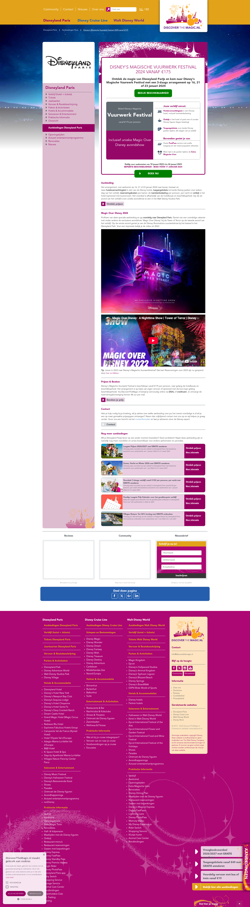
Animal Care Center (54, 887)
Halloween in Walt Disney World (145, 715)
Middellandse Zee (95, 670)
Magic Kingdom (137, 660)
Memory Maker (136, 821)
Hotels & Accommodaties (143, 693)
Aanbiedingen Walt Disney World (147, 625)
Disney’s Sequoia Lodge (56, 700)
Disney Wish (92, 653)
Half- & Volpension (53, 831)
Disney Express (52, 852)
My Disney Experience (140, 824)
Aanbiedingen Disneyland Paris (65, 128)
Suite (89, 696)
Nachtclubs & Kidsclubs (98, 711)
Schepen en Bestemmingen (101, 632)
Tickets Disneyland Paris (57, 640)
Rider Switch (135, 828)
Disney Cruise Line (93, 20)
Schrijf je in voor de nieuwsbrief (181, 582)
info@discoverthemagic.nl (182, 654)
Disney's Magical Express (142, 807)
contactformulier (142, 419)
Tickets (52, 98)
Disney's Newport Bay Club (58, 696)
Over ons (98, 9)
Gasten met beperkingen (57, 849)
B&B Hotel (49, 748)
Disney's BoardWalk (139, 684)
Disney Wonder (94, 642)
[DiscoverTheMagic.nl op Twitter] (179, 668)
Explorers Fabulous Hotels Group (61, 728)
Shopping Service (53, 880)
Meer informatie (192, 452)
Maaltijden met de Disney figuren (61, 835)
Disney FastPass (52, 856)
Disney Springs (136, 681)
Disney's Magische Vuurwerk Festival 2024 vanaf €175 (105, 30)
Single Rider (50, 866)
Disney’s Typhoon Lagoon (142, 674)
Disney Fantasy (94, 649)
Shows (47, 785)
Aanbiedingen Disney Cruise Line (104, 625)
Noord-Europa (93, 674)
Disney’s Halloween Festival (58, 778)
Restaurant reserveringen (56, 845)
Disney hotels (136, 700)
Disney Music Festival (55, 774)
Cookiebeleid (178, 696)
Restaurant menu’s (53, 842)
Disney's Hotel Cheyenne (57, 703)
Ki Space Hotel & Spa (55, 752)
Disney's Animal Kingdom (142, 671)
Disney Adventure (95, 663)
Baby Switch (50, 876)
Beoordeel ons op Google (68, 582)
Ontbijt (47, 838)
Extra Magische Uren (139, 786)
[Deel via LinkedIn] (136, 595)
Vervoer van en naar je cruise (101, 741)
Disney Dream (93, 646)
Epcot (132, 664)
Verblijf (47, 814)
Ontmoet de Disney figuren (58, 792)
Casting (48, 901)
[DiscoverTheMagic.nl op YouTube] (190, 668)
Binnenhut (91, 686)
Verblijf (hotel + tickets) (60, 94)
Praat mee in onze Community (125, 582)
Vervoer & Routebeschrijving (62, 104)
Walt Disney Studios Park (56, 674)
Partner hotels (136, 703)
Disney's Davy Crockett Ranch (59, 710)
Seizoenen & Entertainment (62, 114)
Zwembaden (92, 722)
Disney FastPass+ (138, 810)
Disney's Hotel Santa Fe (56, 707)
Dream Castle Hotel (54, 714)
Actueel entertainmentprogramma (65, 138)
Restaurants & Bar (95, 708)
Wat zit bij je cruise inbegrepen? (102, 737)
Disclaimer (177, 690)
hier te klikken (112, 373)
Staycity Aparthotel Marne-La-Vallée (62, 755)
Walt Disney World (129, 20)
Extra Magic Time (53, 824)
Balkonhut (91, 693)
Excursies (91, 748)
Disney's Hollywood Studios (143, 667)
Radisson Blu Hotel (53, 724)
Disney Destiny (94, 660)
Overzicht (53, 121)
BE (147, 9)
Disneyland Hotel (53, 690)
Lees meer (10, 877)
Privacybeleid (178, 699)
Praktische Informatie (59, 117)
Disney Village (51, 678)
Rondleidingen (51, 890)
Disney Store (178, 720)
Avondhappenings (53, 795)
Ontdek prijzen (193, 448)
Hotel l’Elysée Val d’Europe (58, 738)
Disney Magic (93, 639)
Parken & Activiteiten (59, 108)
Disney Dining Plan (138, 793)
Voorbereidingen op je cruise (101, 744)
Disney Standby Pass (54, 859)
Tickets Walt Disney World (143, 640)
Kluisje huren (135, 835)
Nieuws (82, 9)
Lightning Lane (136, 814)
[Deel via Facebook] (114, 595)
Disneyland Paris (56, 20)
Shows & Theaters (95, 715)
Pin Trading (50, 897)
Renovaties (53, 141)
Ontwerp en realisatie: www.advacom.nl (187, 729)
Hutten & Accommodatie (100, 679)
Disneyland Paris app (55, 873)
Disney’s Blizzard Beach (140, 678)
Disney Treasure (94, 656)
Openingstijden (56, 135)
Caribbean (91, 667)
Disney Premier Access (55, 863)
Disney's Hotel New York (56, 693)
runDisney (49, 802)
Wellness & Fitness (96, 725)
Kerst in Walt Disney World (142, 719)
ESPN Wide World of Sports (143, 688)
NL (141, 9)
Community (51, 9)
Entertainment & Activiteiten (102, 702)
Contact (68, 9)
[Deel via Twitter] (122, 595)
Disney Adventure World (56, 671)
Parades (48, 788)
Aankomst (49, 818)
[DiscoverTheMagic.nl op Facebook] (174, 668)
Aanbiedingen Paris (70, 30)
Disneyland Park (52, 667)
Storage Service (52, 883)
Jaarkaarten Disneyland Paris (60, 647)
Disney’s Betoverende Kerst (58, 781)
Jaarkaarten (54, 101)
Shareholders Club (53, 894)
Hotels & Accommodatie (60, 111)
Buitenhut (91, 689)
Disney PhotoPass (53, 870)
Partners (176, 693)
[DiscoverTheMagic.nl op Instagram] (185, 668)
